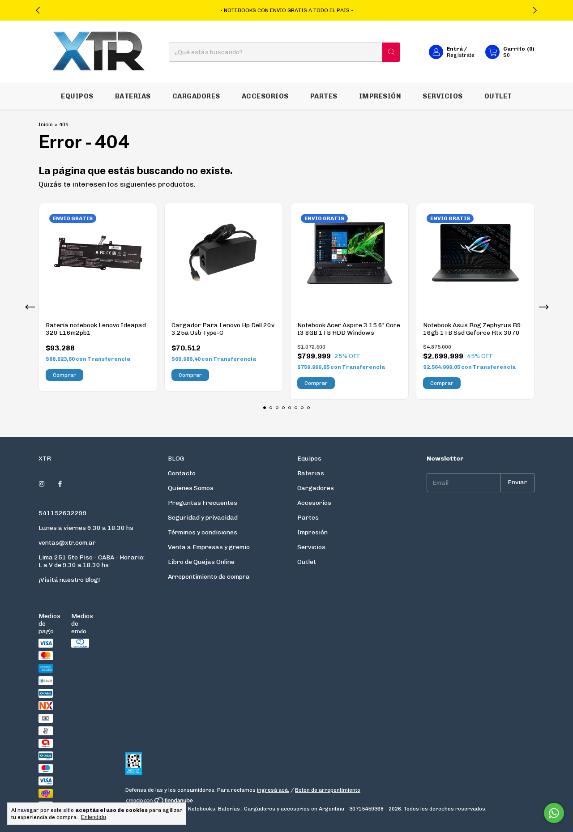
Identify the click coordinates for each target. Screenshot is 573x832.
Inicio (45, 124)
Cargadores (196, 96)
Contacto (182, 473)
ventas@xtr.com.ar (67, 542)
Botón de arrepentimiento (327, 790)
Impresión (380, 96)
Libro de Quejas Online (201, 562)
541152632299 (62, 513)
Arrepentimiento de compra (209, 576)
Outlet (498, 96)
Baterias (133, 96)
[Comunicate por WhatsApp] (554, 813)
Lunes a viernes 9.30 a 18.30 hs (85, 528)
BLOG (176, 458)
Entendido (93, 817)
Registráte (461, 55)
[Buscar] (391, 52)
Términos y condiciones (202, 532)
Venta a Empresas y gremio (209, 547)
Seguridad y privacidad (203, 517)
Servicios (443, 96)
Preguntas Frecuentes (202, 503)
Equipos (77, 96)
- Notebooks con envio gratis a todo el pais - (286, 10)
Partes (324, 96)
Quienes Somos (191, 488)
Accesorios (265, 96)
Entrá (455, 49)
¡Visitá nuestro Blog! (69, 580)
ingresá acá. (273, 790)
